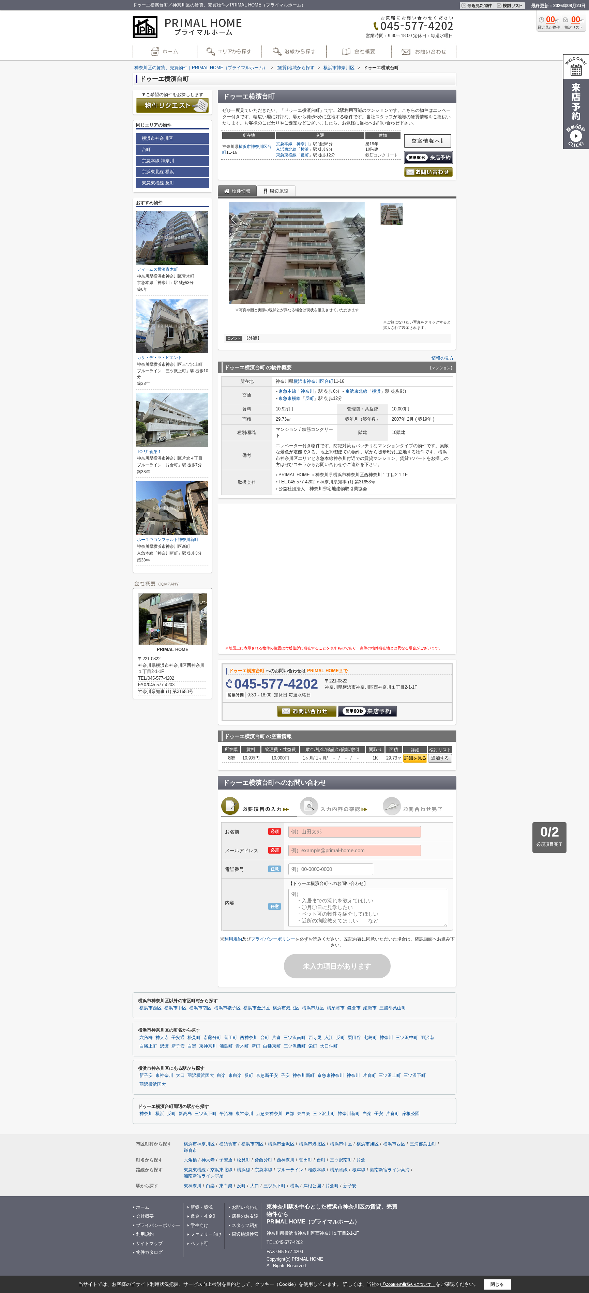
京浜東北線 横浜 (158, 171)
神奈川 (303, 143)
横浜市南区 (200, 1008)
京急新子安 (267, 1075)
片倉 (276, 1037)
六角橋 (146, 1037)
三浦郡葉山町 (392, 1008)
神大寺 (162, 1037)
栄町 (312, 1046)
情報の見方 (443, 358)
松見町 (194, 1037)
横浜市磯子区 (227, 1008)
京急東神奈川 (330, 1075)
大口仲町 (329, 1046)
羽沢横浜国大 (200, 1075)
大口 (180, 1075)
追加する (440, 758)
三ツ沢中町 (407, 1037)
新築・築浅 (202, 1207)
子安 (285, 1075)
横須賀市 (336, 1008)
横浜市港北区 (286, 1008)
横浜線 (243, 1169)
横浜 (305, 149)
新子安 (178, 1046)
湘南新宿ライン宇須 (204, 1175)
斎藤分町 (212, 1037)
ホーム (142, 1207)
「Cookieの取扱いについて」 (408, 1284)
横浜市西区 (150, 1008)
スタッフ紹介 (245, 1225)
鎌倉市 (354, 1008)
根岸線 (358, 1169)
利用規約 (233, 939)
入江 (328, 1037)
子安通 (178, 1037)
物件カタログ (149, 1252)
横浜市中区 (175, 1008)
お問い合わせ (245, 1207)
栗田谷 (354, 1037)
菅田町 (230, 1037)
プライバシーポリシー (273, 939)
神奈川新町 (303, 1075)
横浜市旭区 (313, 1008)
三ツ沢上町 (390, 1075)
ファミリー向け (206, 1234)
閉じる (497, 1284)
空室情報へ (426, 141)
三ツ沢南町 (295, 1037)
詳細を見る (415, 758)
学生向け (199, 1225)
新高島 (185, 1113)
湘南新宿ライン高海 (390, 1169)
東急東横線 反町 (158, 182)
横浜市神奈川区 (253, 146)
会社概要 (145, 1216)
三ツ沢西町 (295, 1046)
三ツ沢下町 (415, 1075)
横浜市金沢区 (256, 1008)
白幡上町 (148, 1046)
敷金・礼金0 (203, 1216)
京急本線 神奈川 (158, 160)
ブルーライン (290, 1169)
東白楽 (235, 1075)
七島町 (370, 1037)
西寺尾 (315, 1037)
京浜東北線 (286, 149)
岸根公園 (411, 1113)
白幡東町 (272, 1046)
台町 (328, 381)
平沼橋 (226, 1113)
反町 (305, 155)
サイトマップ (149, 1243)
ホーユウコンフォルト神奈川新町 (167, 539)
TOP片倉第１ (149, 451)
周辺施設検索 (245, 1234)
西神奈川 (249, 1037)
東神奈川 (208, 1046)
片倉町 (369, 1075)
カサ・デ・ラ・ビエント (159, 357)
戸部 (289, 1113)
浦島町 (226, 1046)
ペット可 (199, 1243)
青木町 (242, 1046)
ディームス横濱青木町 (157, 269)
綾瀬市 (370, 1008)
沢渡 (164, 1046)
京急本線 (284, 143)
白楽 (191, 1046)
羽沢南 (427, 1037)
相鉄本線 (317, 1169)
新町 (256, 1046)
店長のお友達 (245, 1216)
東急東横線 (286, 155)
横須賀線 (339, 1169)
